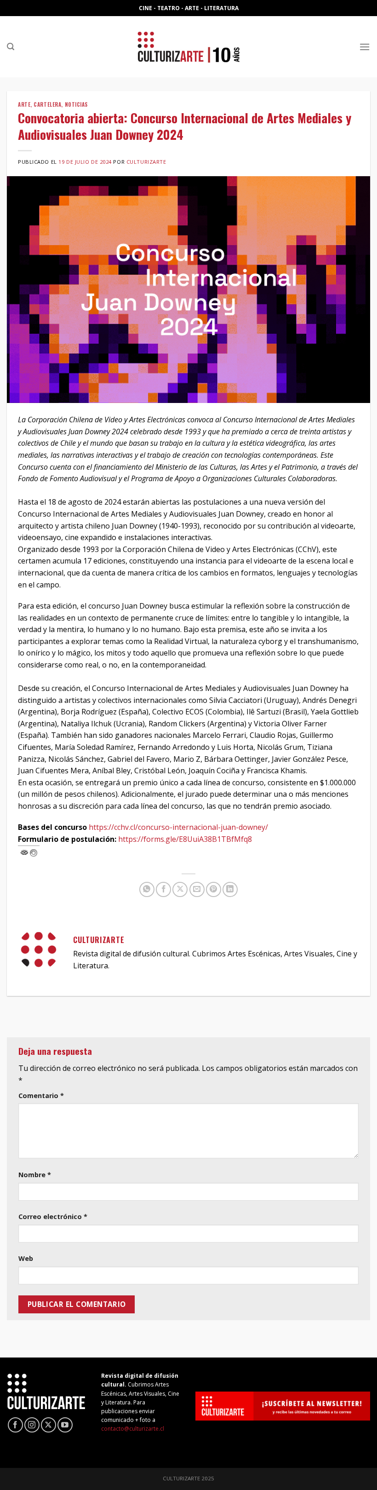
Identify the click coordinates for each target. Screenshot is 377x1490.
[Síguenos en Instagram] (32, 1424)
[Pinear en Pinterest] (213, 889)
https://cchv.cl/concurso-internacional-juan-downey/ (178, 827)
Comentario (41, 1095)
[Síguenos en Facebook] (15, 1424)
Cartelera (47, 104)
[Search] (10, 47)
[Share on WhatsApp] (146, 889)
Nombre (34, 1174)
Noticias (76, 104)
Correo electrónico (52, 1216)
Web (25, 1258)
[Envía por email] (197, 889)
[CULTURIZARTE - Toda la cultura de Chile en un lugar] (188, 46)
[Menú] (364, 46)
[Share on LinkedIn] (230, 889)
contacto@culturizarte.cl (132, 1428)
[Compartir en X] (180, 889)
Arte (24, 104)
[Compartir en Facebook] (163, 889)
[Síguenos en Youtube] (65, 1424)
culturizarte (146, 161)
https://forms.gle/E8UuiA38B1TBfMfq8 (185, 839)
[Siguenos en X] (48, 1424)
